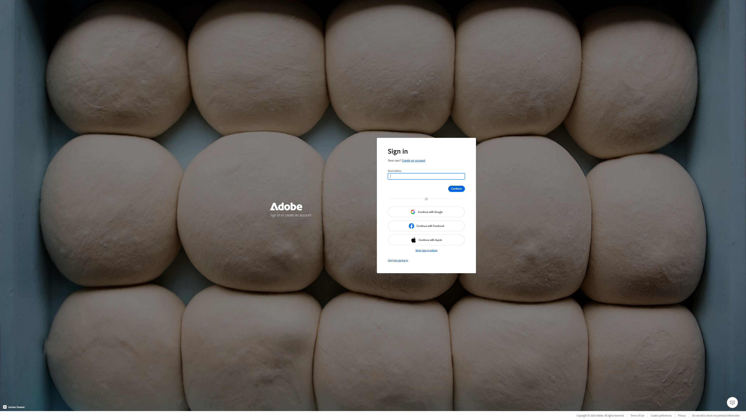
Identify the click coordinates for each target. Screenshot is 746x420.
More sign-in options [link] (426, 250)
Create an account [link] (413, 160)
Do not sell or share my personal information (716, 415)
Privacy (682, 415)
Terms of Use (637, 415)
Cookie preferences (661, 415)
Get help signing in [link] (398, 260)
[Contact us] (732, 402)
